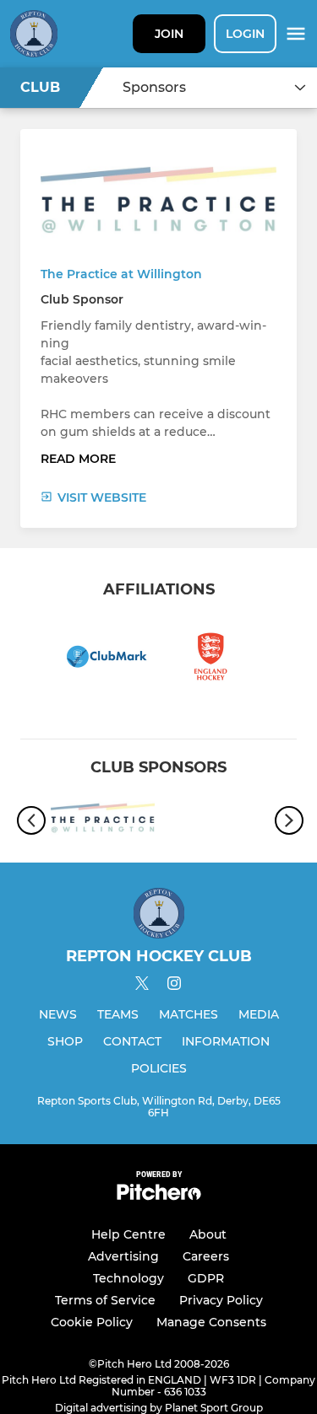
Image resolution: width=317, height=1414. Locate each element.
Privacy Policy (221, 1300)
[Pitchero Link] (159, 1196)
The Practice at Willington (121, 274)
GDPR (206, 1278)
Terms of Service (105, 1300)
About (208, 1234)
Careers (206, 1256)
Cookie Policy (92, 1322)
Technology (128, 1278)
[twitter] (142, 986)
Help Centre (128, 1234)
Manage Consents (211, 1322)
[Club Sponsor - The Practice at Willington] (103, 821)
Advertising (123, 1256)
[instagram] (174, 986)
